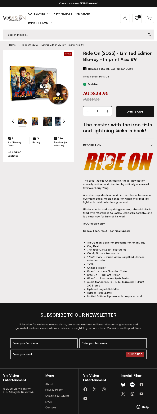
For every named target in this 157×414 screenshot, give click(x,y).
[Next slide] (122, 3)
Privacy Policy (54, 389)
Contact (50, 407)
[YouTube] (85, 398)
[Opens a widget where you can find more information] (142, 407)
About (49, 384)
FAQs (48, 401)
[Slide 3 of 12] (47, 121)
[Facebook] (85, 389)
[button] (137, 18)
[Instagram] (103, 389)
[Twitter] (94, 389)
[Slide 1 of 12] (22, 121)
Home (12, 44)
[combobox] (74, 35)
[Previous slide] (34, 3)
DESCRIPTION (92, 145)
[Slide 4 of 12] (59, 121)
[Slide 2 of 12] (34, 121)
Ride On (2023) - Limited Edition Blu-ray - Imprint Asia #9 (53, 44)
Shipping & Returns (57, 395)
